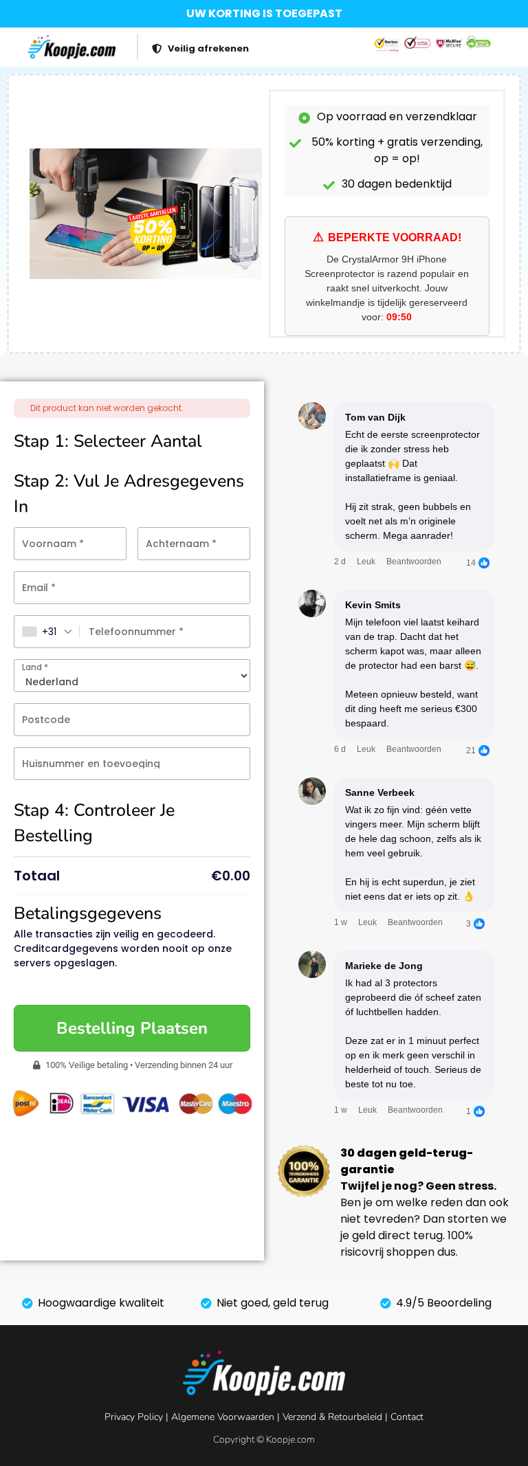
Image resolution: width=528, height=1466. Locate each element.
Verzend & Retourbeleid (332, 1416)
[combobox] (47, 631)
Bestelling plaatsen (132, 1028)
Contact (407, 1416)
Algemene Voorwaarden (222, 1416)
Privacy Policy (133, 1416)
